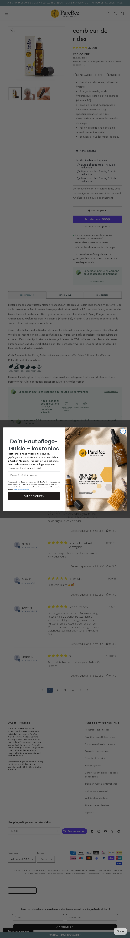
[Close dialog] (123, 431)
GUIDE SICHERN (34, 496)
